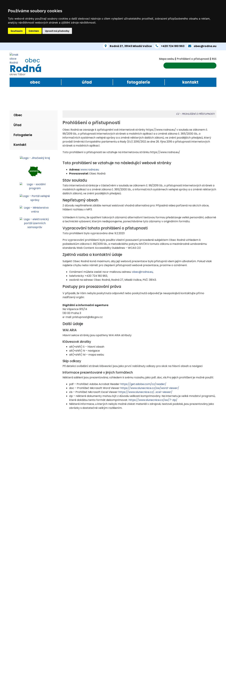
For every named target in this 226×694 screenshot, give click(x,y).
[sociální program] (34, 186)
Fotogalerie (138, 82)
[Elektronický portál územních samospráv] (34, 223)
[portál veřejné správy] (34, 198)
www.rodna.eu (90, 169)
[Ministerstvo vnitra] (34, 209)
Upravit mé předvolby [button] (57, 30)
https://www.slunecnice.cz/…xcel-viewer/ (145, 392)
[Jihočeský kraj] (34, 158)
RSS (214, 59)
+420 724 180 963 (172, 46)
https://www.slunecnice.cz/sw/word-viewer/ (149, 388)
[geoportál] (35, 171)
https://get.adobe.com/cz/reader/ (143, 384)
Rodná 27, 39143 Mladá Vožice (131, 46)
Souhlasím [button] (17, 30)
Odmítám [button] (34, 30)
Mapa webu (166, 59)
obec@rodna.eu (205, 46)
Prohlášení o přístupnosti (193, 59)
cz (177, 114)
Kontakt (190, 82)
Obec (35, 82)
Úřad (87, 82)
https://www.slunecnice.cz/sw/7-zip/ (153, 400)
